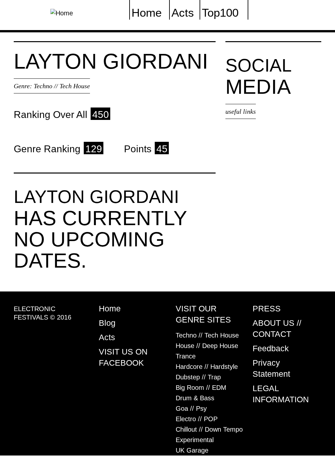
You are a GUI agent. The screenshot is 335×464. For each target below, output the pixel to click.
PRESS (267, 308)
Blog (107, 322)
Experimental (195, 439)
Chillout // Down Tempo (209, 429)
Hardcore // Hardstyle (207, 366)
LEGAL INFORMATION (281, 394)
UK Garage (192, 450)
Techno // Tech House (62, 86)
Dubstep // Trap (198, 377)
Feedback (271, 348)
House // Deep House (207, 345)
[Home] (61, 12)
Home (110, 308)
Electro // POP (197, 419)
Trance (186, 356)
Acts (107, 337)
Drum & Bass (195, 398)
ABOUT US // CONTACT (277, 328)
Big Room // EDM (201, 387)
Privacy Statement (271, 368)
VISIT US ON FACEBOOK (123, 357)
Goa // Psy (191, 408)
